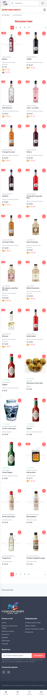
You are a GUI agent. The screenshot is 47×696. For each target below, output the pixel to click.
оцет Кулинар (6, 57)
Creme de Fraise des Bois (34, 197)
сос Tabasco (6, 382)
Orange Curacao (8, 152)
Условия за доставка (33, 623)
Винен (4, 59)
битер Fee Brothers (8, 514)
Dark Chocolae (32, 242)
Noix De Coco (7, 108)
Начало (7, 15)
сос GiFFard (30, 240)
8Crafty (34, 685)
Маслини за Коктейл (35, 383)
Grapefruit (6, 558)
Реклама (5, 644)
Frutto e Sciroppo (9, 428)
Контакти (5, 634)
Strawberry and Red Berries (10, 289)
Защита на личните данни (34, 629)
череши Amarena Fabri (9, 426)
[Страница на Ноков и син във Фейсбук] (4, 672)
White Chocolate (33, 288)
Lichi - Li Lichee (32, 108)
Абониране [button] (38, 655)
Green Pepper (7, 472)
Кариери (5, 637)
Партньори (6, 641)
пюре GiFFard (6, 334)
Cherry (29, 152)
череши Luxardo (32, 470)
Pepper (5, 385)
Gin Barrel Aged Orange (36, 558)
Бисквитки (29, 632)
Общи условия (30, 626)
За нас (4, 623)
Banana (5, 336)
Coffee (29, 59)
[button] (19, 33)
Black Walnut (32, 517)
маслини (29, 381)
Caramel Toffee (8, 242)
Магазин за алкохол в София (9, 627)
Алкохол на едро (8, 631)
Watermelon (31, 336)
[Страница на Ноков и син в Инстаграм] (8, 672)
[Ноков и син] (13, 608)
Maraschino (31, 472)
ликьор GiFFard (31, 57)
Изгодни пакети (12, 10)
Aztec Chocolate (8, 517)
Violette (5, 196)
